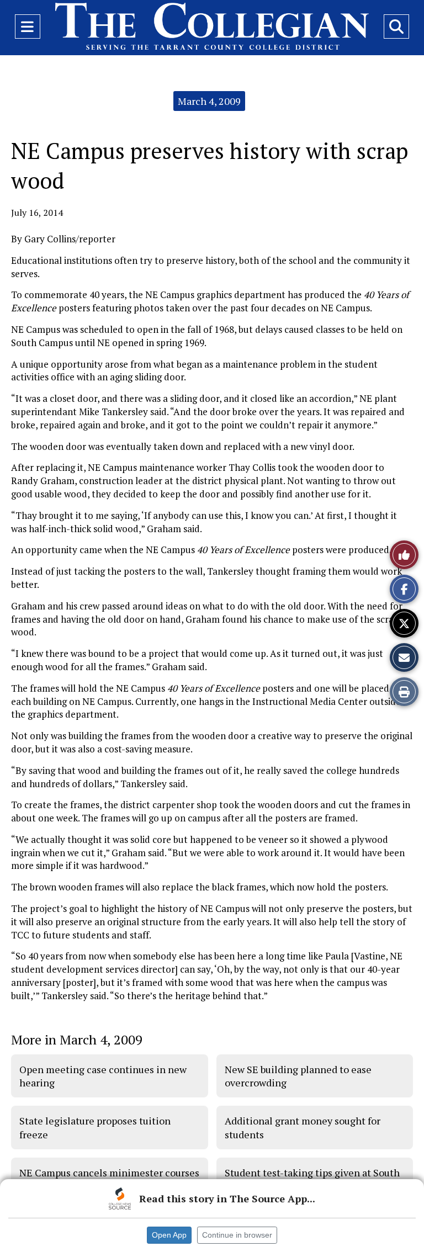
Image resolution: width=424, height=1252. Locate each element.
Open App (169, 1234)
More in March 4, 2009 (76, 1039)
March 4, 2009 (209, 101)
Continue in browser (237, 1234)
